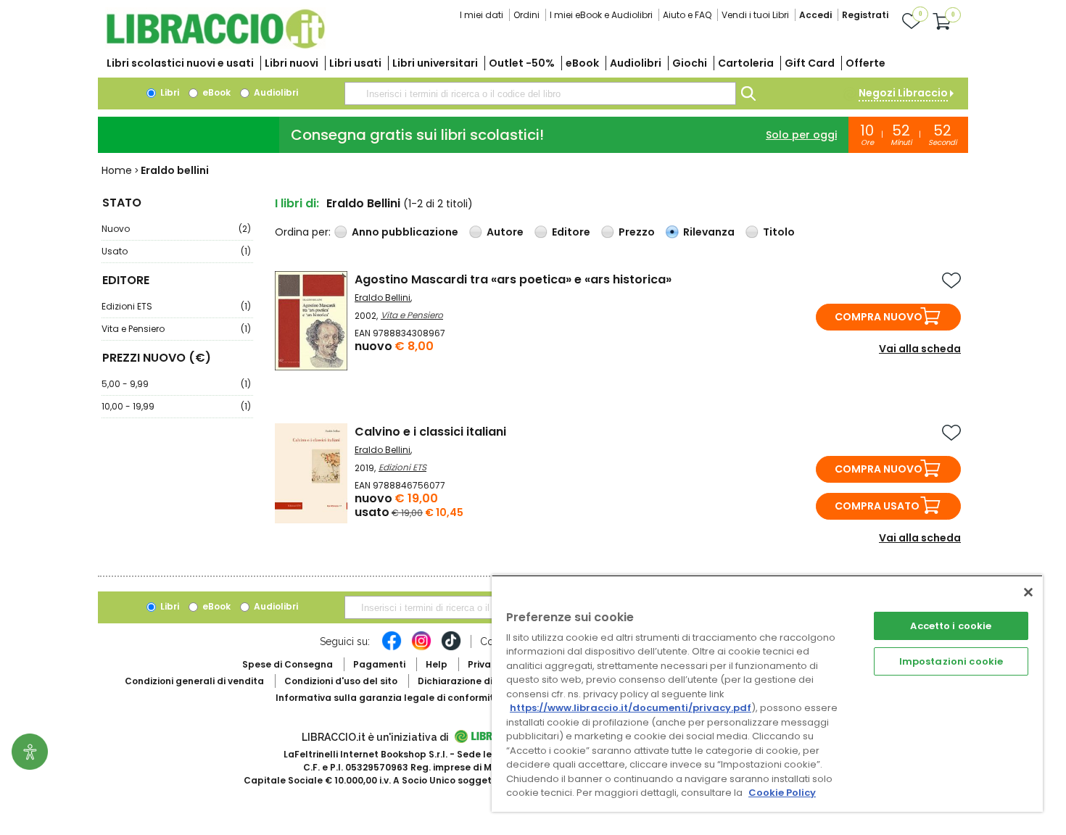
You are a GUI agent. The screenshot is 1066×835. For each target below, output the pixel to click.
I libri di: (297, 203)
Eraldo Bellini (382, 297)
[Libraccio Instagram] (421, 648)
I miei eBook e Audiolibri (601, 15)
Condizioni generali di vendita (194, 681)
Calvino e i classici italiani (430, 431)
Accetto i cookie (950, 626)
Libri (168, 92)
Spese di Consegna (287, 664)
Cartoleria (746, 63)
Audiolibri (635, 63)
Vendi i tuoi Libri (755, 15)
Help (436, 664)
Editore (571, 232)
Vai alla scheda (920, 348)
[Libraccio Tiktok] (451, 648)
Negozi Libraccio (903, 93)
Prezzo (637, 232)
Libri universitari (435, 63)
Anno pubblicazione (405, 232)
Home (117, 170)
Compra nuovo (878, 317)
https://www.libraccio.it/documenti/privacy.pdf (630, 708)
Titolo (779, 232)
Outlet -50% (522, 63)
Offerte (865, 63)
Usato (176, 251)
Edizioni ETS (176, 306)
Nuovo (176, 229)
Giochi (689, 63)
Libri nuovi (291, 63)
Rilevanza (709, 232)
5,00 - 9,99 (176, 384)
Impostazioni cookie (951, 661)
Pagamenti (379, 664)
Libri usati (355, 63)
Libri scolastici (180, 63)
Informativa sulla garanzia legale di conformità (388, 697)
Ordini (526, 15)
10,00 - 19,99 (176, 406)
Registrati (865, 15)
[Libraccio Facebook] (391, 648)
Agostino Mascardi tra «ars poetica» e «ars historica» (513, 279)
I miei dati (481, 15)
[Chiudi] (1028, 592)
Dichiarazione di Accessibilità (486, 681)
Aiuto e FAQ (687, 15)
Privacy (485, 664)
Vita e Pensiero (176, 329)
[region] (767, 693)
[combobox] (540, 93)
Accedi (815, 15)
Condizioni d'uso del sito (340, 681)
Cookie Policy (782, 792)
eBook (582, 63)
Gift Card (810, 63)
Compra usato (877, 506)
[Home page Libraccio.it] (215, 45)
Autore (505, 232)
